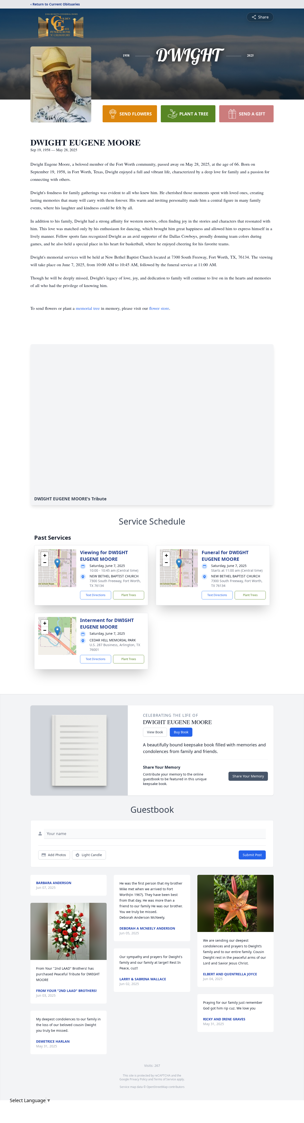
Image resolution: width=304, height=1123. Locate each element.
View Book (155, 732)
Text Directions (95, 595)
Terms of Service (165, 1079)
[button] (57, 563)
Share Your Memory (248, 776)
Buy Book (181, 732)
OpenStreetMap (157, 1087)
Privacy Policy (138, 1079)
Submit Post (252, 855)
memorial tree (88, 308)
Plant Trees (128, 595)
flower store (159, 308)
